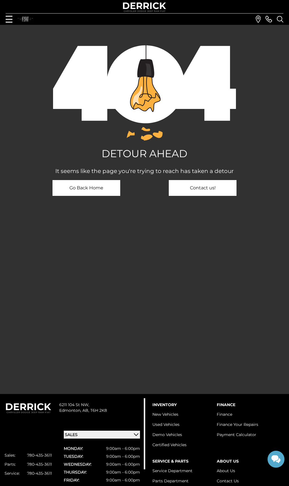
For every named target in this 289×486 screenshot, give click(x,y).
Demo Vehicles (167, 434)
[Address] (258, 19)
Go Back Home (86, 188)
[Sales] (268, 19)
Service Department (172, 470)
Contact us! (203, 188)
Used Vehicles (165, 424)
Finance (224, 414)
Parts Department (170, 480)
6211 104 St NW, (74, 404)
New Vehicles (165, 414)
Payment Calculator (236, 434)
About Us (226, 470)
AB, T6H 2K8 (94, 410)
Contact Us (228, 480)
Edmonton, (70, 410)
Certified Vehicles (169, 444)
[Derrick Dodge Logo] (144, 7)
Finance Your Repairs (237, 424)
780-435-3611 (39, 455)
